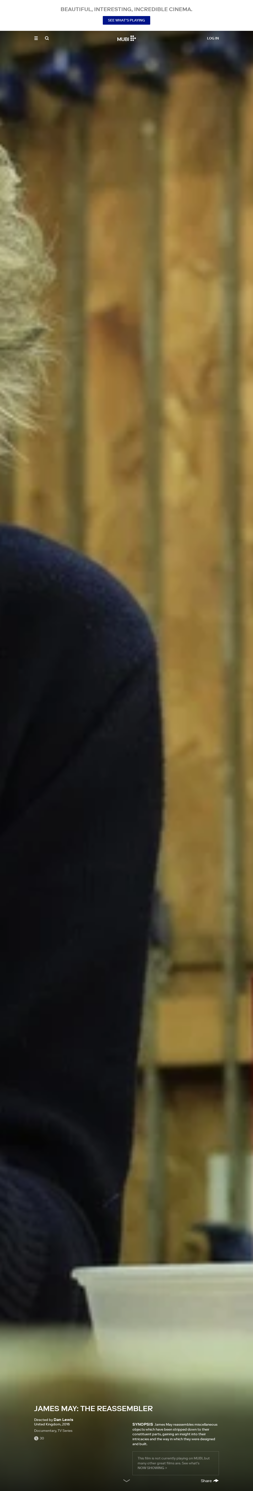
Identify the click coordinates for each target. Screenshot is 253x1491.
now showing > (152, 1468)
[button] (36, 38)
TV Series (65, 1430)
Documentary (45, 1430)
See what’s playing (126, 20)
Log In (213, 38)
